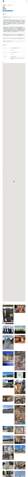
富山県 (9, 5)
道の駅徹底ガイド (5, 5)
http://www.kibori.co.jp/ (13, 56)
